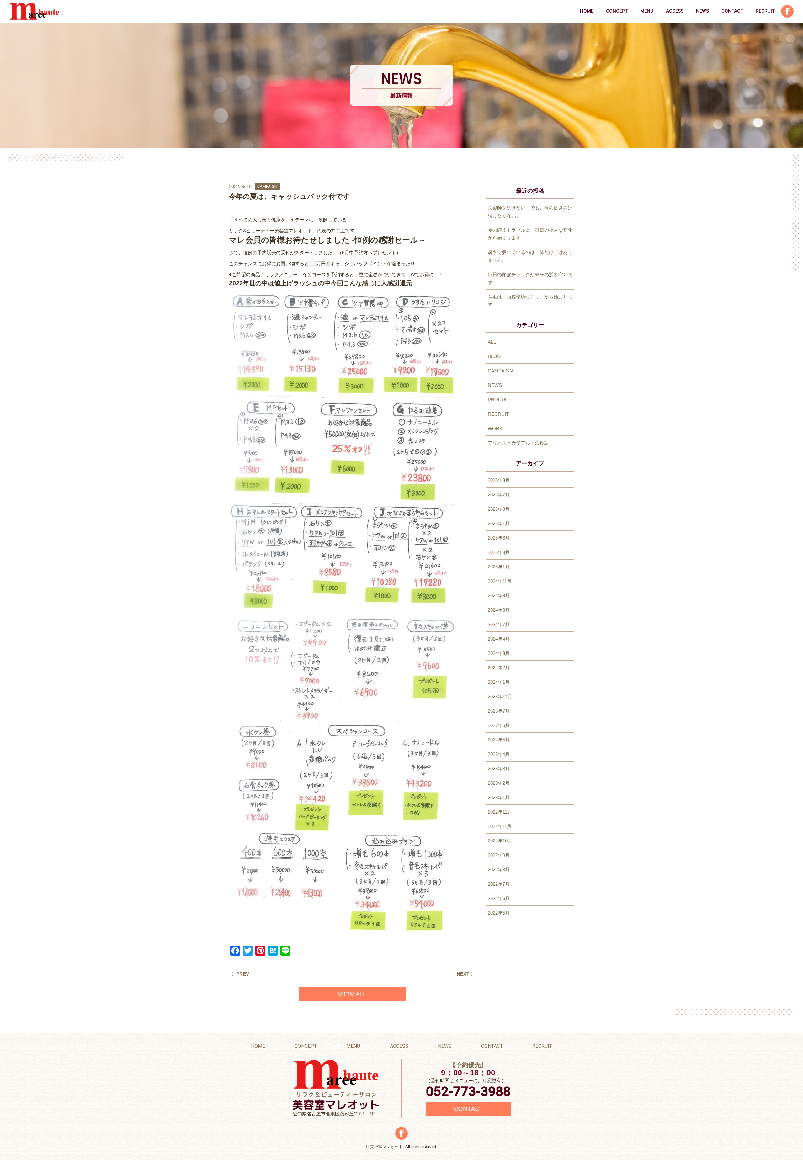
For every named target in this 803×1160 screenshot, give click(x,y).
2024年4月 (499, 638)
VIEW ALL (352, 994)
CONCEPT (617, 11)
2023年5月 (499, 739)
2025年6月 (499, 537)
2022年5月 (499, 912)
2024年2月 (499, 667)
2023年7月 (499, 711)
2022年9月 (499, 855)
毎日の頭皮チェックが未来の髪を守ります (530, 278)
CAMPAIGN (267, 186)
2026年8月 (499, 480)
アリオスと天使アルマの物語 (518, 443)
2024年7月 (499, 624)
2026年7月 (499, 494)
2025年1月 (499, 566)
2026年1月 (499, 523)
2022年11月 (500, 826)
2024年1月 (499, 682)
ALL (492, 342)
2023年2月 (499, 783)
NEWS (702, 11)
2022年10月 (500, 840)
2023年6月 (499, 725)
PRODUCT (499, 399)
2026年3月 (499, 509)
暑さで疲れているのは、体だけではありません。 (530, 256)
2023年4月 (499, 754)
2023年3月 (499, 768)
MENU (646, 11)
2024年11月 (500, 581)
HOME (586, 11)
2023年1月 (499, 797)
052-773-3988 (468, 1091)
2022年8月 (499, 869)
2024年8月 (499, 610)
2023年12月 (500, 696)
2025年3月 (499, 552)
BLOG (494, 356)
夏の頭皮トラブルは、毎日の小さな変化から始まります (530, 233)
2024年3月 (499, 653)
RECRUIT (765, 11)
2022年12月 (500, 812)
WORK (495, 428)
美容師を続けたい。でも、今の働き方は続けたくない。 (530, 211)
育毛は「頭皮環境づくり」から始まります (530, 300)
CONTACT (732, 11)
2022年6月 (499, 898)
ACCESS (674, 11)
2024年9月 (499, 595)
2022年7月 (499, 884)
